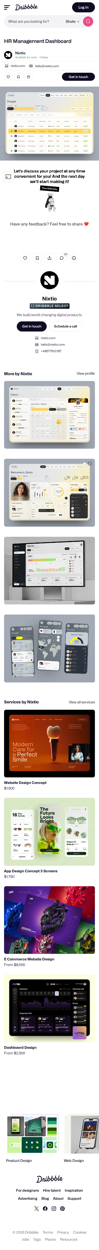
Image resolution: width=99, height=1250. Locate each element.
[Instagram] (54, 1208)
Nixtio (20, 53)
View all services (82, 702)
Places (50, 1239)
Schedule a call (65, 326)
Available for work (26, 57)
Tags (37, 1239)
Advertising (27, 1198)
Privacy (63, 1232)
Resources (68, 1239)
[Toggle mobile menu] (7, 7)
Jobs (25, 1239)
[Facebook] (45, 1208)
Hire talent (52, 1190)
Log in (83, 7)
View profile (86, 373)
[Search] (88, 21)
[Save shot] (18, 77)
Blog (45, 1198)
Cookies (80, 1232)
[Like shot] (8, 77)
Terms (48, 1232)
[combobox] (33, 21)
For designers (27, 1190)
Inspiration (74, 1190)
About (58, 1198)
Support (74, 1198)
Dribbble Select (52, 306)
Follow (44, 57)
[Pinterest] (62, 1208)
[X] (36, 1208)
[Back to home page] (26, 7)
